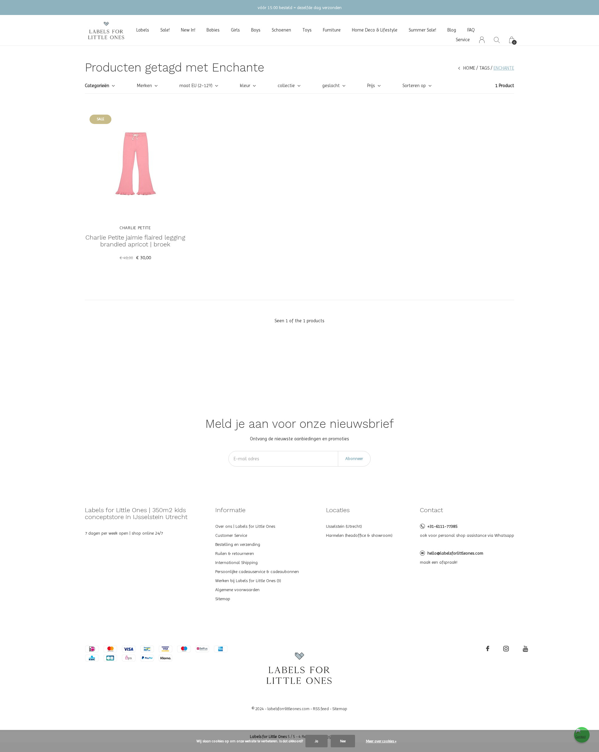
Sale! (165, 30)
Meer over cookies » (381, 741)
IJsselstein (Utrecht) (344, 526)
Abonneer (354, 458)
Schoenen (281, 30)
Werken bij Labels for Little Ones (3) (248, 580)
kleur (245, 85)
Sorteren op (414, 85)
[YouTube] (525, 648)
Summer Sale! (422, 30)
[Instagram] (506, 648)
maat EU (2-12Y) (195, 85)
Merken (144, 85)
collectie (286, 85)
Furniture (332, 30)
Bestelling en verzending (237, 544)
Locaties (338, 510)
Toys (307, 30)
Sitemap (222, 598)
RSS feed (321, 708)
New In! (188, 30)
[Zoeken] (497, 40)
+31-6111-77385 (442, 526)
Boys (256, 30)
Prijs (371, 85)
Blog (451, 30)
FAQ (471, 30)
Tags (484, 68)
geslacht (331, 85)
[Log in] (482, 40)
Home (469, 68)
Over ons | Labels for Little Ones (245, 526)
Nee (343, 741)
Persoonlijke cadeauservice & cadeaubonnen (257, 571)
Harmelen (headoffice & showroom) (359, 535)
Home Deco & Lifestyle (374, 30)
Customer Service (231, 535)
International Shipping (236, 562)
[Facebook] (487, 648)
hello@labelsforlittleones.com (455, 553)
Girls (235, 30)
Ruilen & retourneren (234, 553)
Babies (213, 30)
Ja (316, 741)
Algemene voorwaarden (237, 589)
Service (463, 39)
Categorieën (97, 85)
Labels (142, 30)
